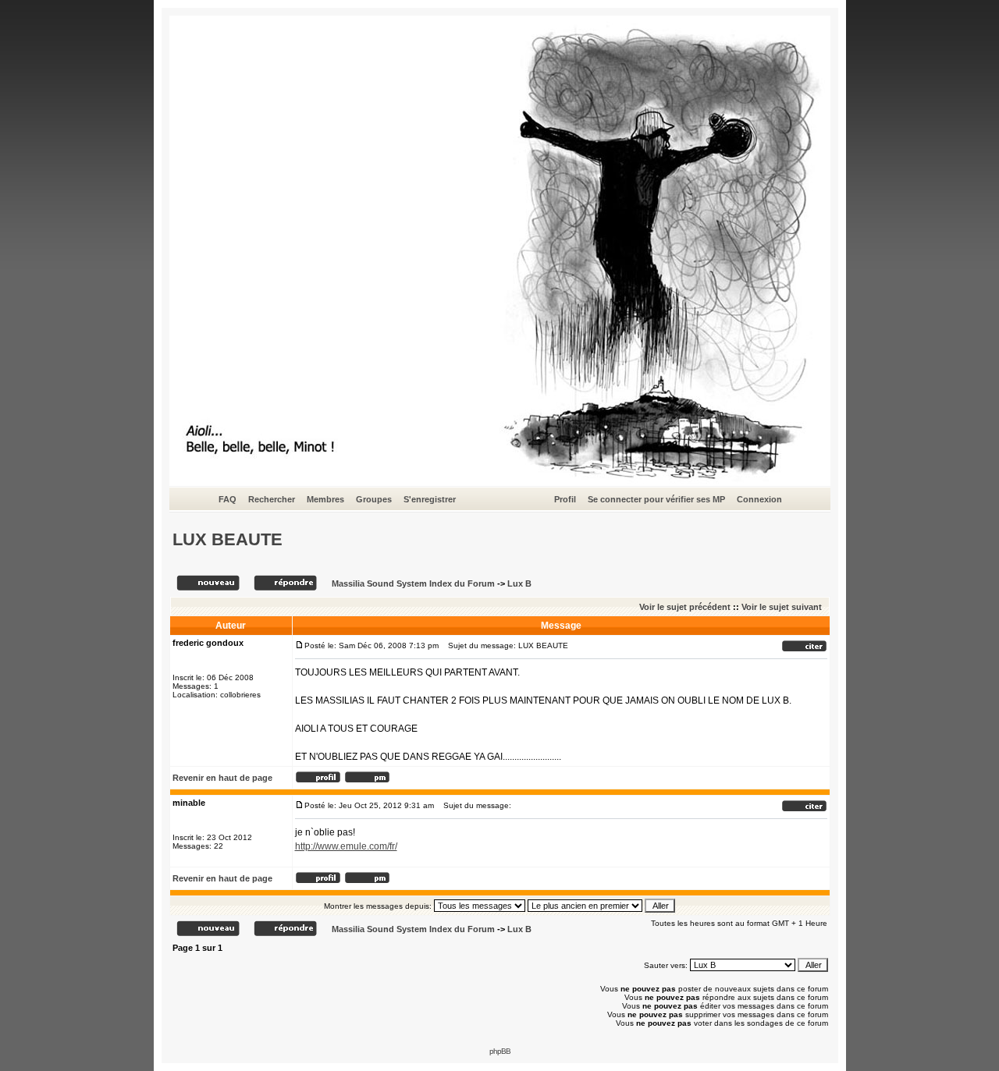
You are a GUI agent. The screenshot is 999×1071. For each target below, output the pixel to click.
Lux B (519, 583)
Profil (565, 499)
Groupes (374, 499)
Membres (325, 499)
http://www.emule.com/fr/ (346, 846)
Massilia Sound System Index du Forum (413, 583)
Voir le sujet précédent (685, 607)
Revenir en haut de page (222, 777)
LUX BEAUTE (227, 539)
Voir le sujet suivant (781, 607)
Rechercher (271, 499)
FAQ (227, 499)
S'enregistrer (430, 499)
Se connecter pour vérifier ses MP (656, 499)
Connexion (759, 499)
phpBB (499, 1051)
